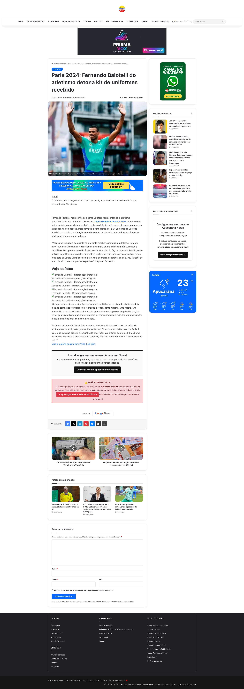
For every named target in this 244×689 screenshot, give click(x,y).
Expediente (151, 657)
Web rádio (55, 667)
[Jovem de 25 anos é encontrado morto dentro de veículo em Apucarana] (160, 127)
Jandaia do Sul (57, 633)
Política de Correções (156, 645)
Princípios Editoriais (155, 637)
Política (98, 22)
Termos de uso (153, 629)
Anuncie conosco (160, 22)
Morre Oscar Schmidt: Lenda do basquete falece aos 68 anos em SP (65, 506)
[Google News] (103, 413)
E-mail (55, 580)
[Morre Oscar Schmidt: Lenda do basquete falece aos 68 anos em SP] (66, 494)
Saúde (145, 22)
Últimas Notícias (35, 22)
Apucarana (53, 22)
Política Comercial (154, 661)
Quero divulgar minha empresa (172, 255)
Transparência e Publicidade (159, 649)
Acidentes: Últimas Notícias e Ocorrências (116, 629)
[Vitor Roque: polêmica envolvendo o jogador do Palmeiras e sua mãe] (129, 494)
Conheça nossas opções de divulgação (97, 369)
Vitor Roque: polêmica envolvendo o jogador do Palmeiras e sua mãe (126, 506)
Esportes (62, 64)
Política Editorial (153, 641)
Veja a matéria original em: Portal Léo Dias (73, 344)
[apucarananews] (122, 9)
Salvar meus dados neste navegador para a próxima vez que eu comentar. (84, 590)
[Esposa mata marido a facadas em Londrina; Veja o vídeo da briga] (160, 176)
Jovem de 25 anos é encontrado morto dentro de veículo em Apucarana (180, 123)
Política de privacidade (156, 633)
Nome (55, 569)
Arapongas (55, 629)
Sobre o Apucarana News (157, 625)
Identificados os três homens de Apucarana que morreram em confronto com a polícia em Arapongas (180, 157)
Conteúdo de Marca (59, 659)
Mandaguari (56, 637)
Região (87, 22)
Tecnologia (132, 22)
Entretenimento (114, 22)
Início (21, 22)
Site (100, 580)
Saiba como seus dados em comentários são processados (111, 601)
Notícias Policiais (71, 22)
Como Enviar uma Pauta (157, 653)
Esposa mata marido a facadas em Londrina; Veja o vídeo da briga (180, 172)
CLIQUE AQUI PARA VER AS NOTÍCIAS (77, 394)
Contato (54, 663)
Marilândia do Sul (58, 641)
